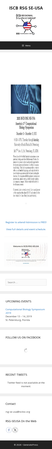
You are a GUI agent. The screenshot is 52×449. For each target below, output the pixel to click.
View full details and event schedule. (26, 229)
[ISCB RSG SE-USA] (26, 24)
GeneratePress (30, 444)
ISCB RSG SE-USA (26, 8)
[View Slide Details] (26, 254)
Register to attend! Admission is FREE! (26, 222)
